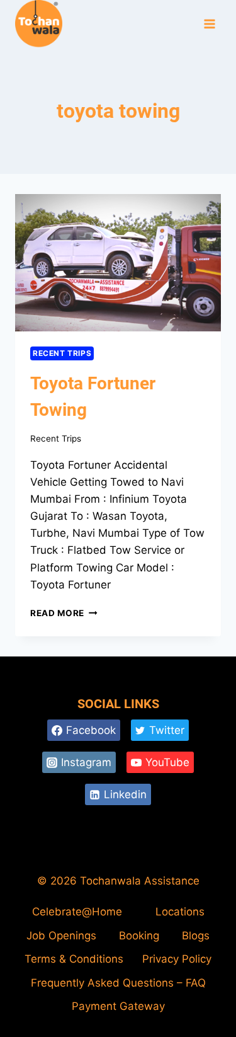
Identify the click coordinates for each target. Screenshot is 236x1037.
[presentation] (118, 262)
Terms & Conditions (74, 959)
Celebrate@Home (77, 911)
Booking (139, 935)
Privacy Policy (176, 959)
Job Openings (61, 935)
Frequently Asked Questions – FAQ (118, 983)
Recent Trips (62, 353)
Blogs (196, 935)
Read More (64, 613)
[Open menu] (209, 24)
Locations (180, 911)
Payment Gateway (118, 1006)
